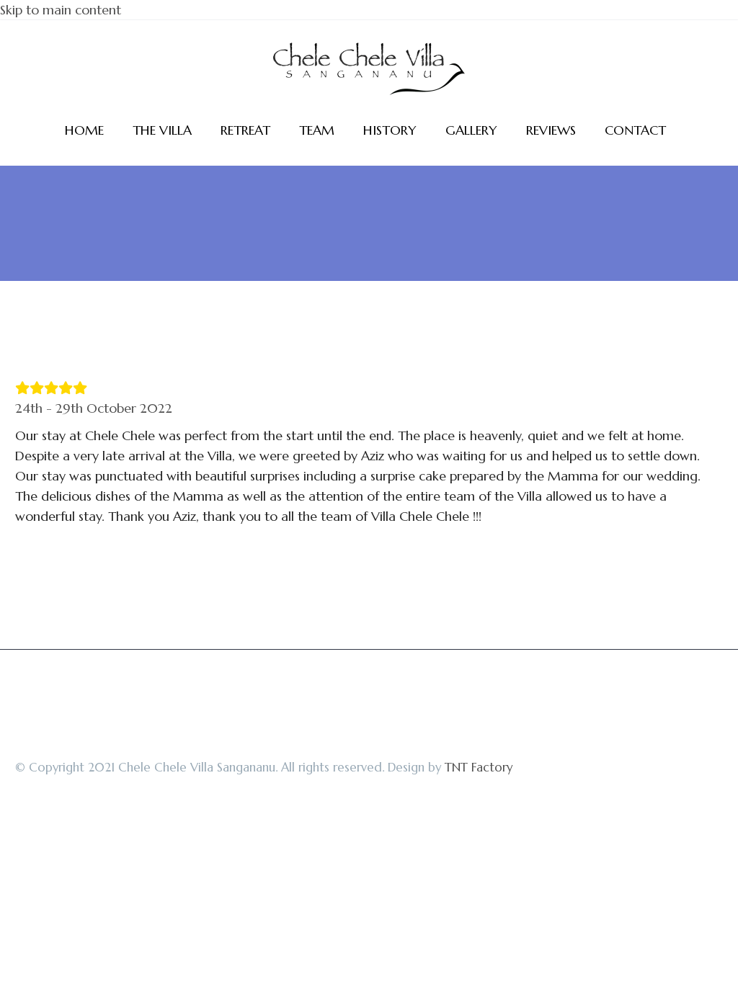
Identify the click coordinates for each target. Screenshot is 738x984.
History (390, 130)
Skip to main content (60, 9)
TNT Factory (478, 767)
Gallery (471, 130)
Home (84, 130)
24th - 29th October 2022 (93, 408)
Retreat (245, 130)
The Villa (162, 130)
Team (316, 130)
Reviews (551, 130)
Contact (635, 130)
